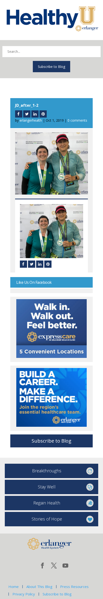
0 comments (77, 120)
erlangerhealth (31, 120)
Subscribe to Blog (51, 66)
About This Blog (39, 586)
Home (13, 586)
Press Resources (74, 586)
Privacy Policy (23, 594)
